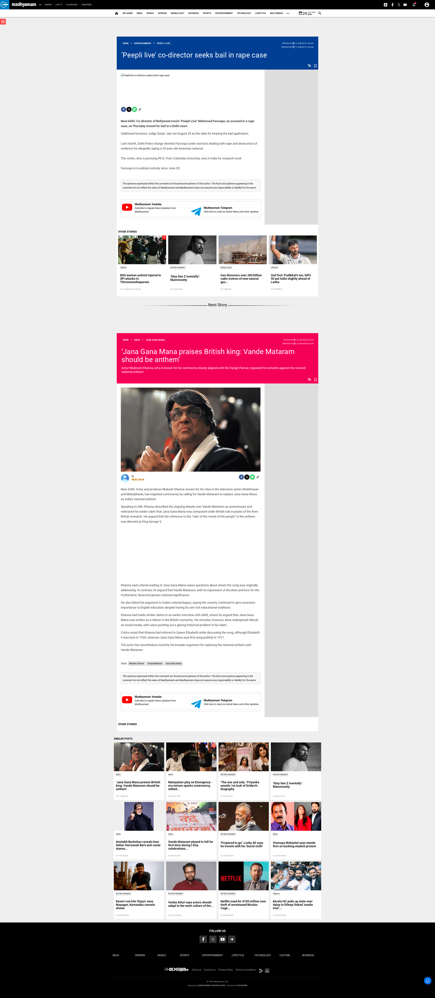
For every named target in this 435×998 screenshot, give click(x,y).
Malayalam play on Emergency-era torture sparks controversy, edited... (190, 785)
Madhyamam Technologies (211, 985)
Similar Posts (123, 738)
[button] (4, 4)
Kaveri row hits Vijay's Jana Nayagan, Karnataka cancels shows (135, 904)
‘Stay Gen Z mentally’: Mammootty (185, 278)
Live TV (59, 5)
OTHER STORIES (127, 231)
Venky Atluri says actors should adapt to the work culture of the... (190, 904)
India (139, 13)
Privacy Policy (225, 969)
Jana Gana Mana (173, 663)
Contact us (209, 969)
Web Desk (138, 479)
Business (193, 13)
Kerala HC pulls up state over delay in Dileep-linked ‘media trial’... (293, 904)
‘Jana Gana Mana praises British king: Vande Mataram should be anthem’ (208, 355)
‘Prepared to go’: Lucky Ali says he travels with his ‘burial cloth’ (242, 844)
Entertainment (224, 13)
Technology (244, 13)
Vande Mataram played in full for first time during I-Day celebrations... (190, 845)
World (150, 13)
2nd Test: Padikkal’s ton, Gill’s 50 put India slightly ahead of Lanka (291, 278)
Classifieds (71, 5)
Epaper (48, 5)
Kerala (276, 894)
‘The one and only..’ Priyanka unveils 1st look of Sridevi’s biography (240, 785)
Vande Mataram (154, 663)
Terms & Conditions (246, 969)
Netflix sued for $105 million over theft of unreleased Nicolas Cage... (243, 904)
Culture (285, 955)
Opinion (162, 13)
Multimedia (276, 13)
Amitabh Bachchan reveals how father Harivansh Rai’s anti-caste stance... (138, 845)
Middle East (177, 13)
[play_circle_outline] (142, 249)
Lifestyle (260, 13)
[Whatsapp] (134, 109)
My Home (128, 13)
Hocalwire (242, 985)
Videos (123, 267)
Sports (207, 13)
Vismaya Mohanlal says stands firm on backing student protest (294, 844)
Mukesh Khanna (136, 663)
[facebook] (123, 109)
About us (196, 969)
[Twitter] (129, 109)
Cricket (274, 267)
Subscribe (86, 5)
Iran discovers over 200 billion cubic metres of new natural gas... (241, 278)
